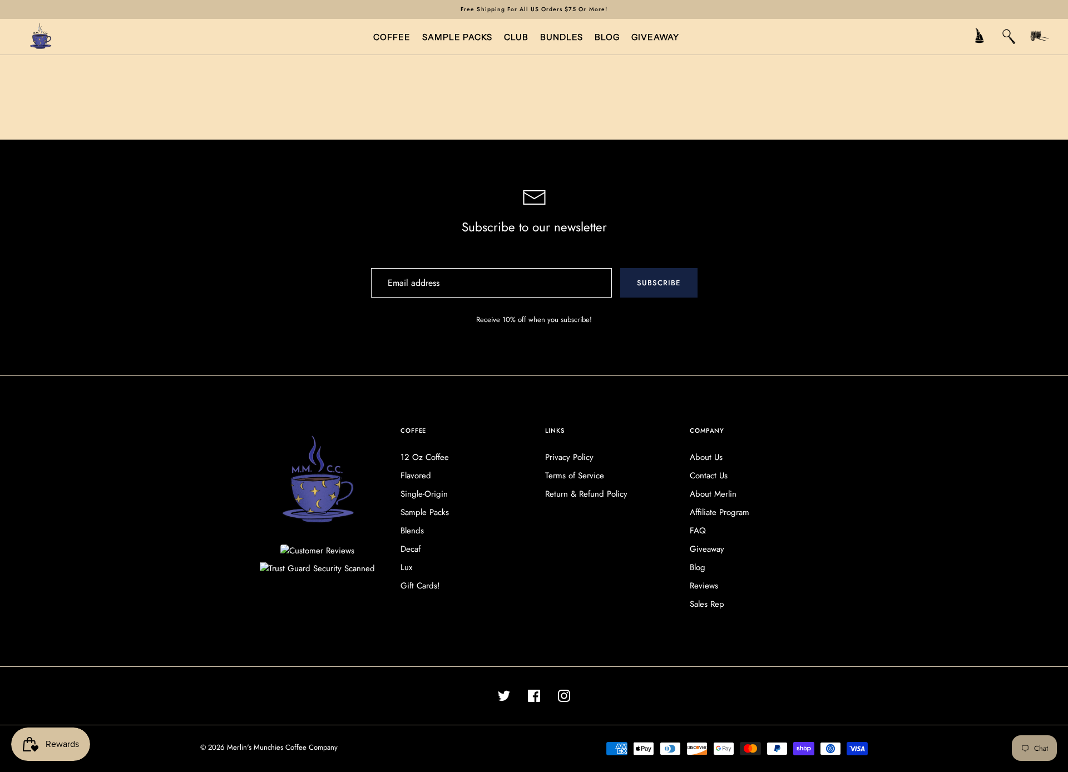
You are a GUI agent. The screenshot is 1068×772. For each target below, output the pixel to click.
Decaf (410, 549)
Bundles (561, 37)
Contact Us (709, 475)
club (516, 37)
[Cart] (1039, 37)
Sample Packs (424, 512)
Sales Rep (707, 604)
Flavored (415, 475)
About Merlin (713, 494)
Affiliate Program (719, 512)
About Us (706, 457)
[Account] (979, 37)
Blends (412, 530)
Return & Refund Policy (586, 494)
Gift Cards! (420, 586)
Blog (697, 567)
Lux (406, 567)
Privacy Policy (569, 457)
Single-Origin (424, 494)
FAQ (698, 530)
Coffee (392, 37)
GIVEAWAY (655, 37)
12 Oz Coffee (424, 457)
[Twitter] (504, 696)
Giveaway (707, 549)
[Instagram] (564, 696)
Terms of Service (574, 475)
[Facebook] (534, 696)
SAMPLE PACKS (457, 37)
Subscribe (658, 283)
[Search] (1009, 37)
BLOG (607, 37)
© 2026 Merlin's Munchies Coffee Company (269, 747)
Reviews (704, 586)
